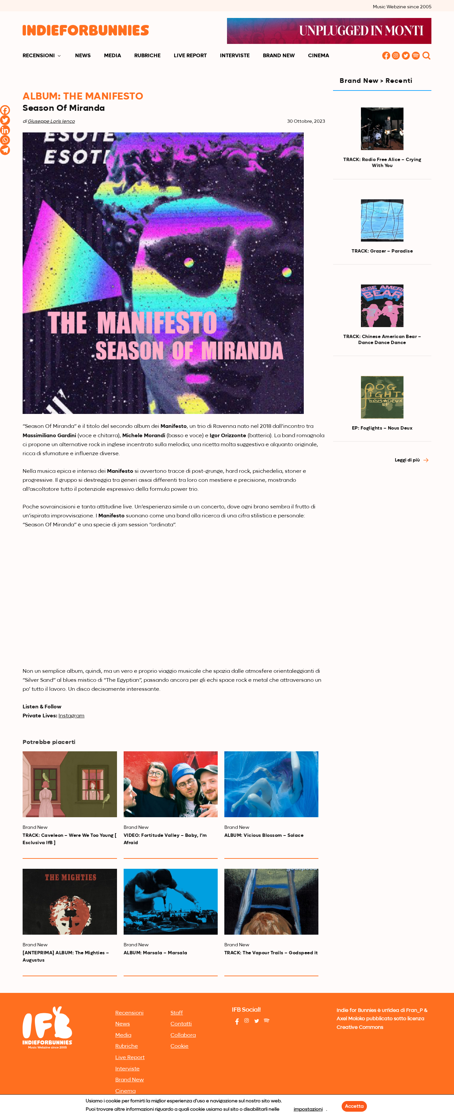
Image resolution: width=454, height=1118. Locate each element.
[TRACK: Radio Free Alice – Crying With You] (382, 128)
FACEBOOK (386, 56)
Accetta (354, 1106)
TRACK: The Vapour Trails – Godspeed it (271, 953)
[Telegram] (5, 150)
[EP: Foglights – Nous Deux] (382, 397)
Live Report (190, 56)
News (83, 56)
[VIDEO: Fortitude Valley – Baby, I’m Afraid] (171, 784)
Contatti (181, 1024)
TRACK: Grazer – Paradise (382, 251)
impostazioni (308, 1109)
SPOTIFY (416, 56)
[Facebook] (5, 110)
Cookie (179, 1046)
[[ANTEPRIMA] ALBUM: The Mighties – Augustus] (70, 902)
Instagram (71, 716)
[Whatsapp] (5, 140)
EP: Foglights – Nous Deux (382, 428)
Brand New (279, 56)
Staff (176, 1013)
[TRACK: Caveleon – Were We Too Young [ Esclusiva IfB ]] (70, 784)
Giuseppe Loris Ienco (51, 121)
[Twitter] (5, 120)
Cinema (318, 56)
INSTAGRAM (396, 56)
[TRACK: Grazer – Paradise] (382, 220)
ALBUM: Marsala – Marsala (155, 953)
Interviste (235, 56)
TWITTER (406, 56)
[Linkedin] (5, 130)
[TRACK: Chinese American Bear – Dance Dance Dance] (382, 305)
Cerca (426, 56)
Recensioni (39, 56)
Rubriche (147, 56)
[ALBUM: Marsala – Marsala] (171, 902)
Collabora (183, 1035)
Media (112, 56)
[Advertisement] (382, 582)
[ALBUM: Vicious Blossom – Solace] (271, 784)
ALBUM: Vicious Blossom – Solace (264, 835)
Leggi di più (408, 460)
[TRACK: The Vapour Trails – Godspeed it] (271, 902)
